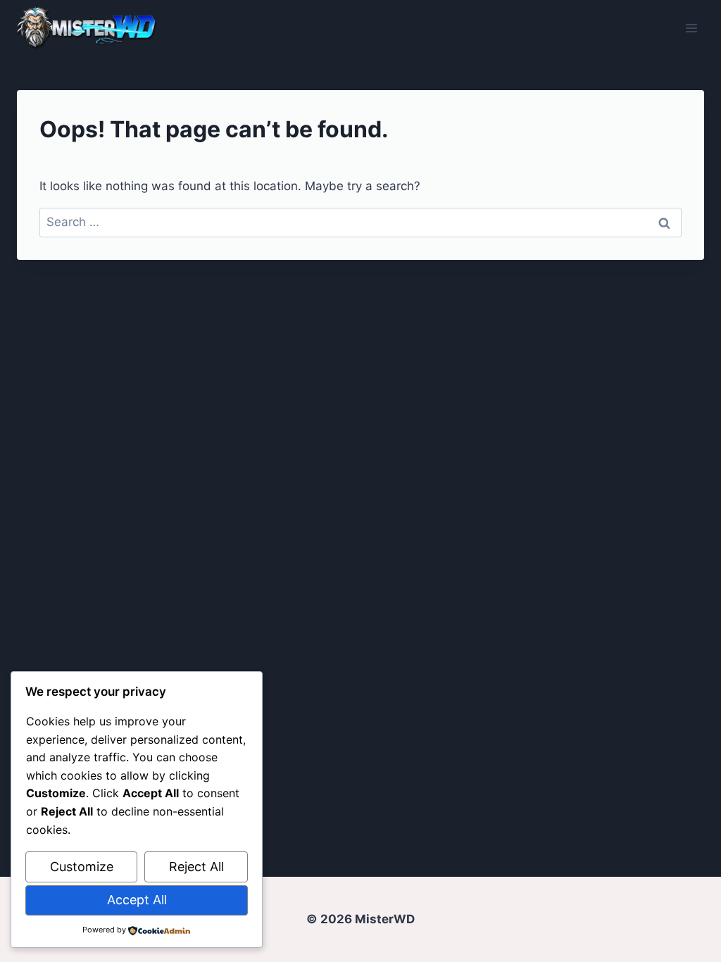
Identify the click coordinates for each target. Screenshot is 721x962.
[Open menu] (691, 28)
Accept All (137, 899)
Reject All (196, 866)
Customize (81, 866)
